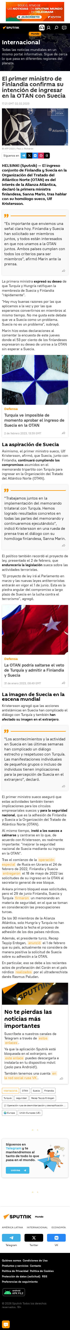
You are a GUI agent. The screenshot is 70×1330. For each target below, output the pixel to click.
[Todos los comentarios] (6, 1324)
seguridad (21, 1098)
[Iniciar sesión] (48, 27)
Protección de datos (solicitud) (21, 1276)
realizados (24, 972)
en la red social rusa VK (30, 1075)
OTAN (25, 1090)
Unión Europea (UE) (29, 1112)
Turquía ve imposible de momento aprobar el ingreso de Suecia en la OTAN (34, 420)
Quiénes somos (11, 1260)
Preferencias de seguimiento (20, 1281)
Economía (59, 1227)
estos (43, 1038)
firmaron (22, 898)
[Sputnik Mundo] (11, 29)
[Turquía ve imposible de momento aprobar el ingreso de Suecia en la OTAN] (35, 380)
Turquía (7, 1098)
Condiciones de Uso (35, 1260)
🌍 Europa (9, 1112)
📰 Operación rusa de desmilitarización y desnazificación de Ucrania (36, 1105)
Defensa (11, 408)
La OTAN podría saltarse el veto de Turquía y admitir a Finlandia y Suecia (34, 670)
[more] (63, 271)
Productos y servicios (15, 1265)
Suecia (36, 1090)
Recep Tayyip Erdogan (42, 1098)
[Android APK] (14, 1292)
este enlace (14, 1058)
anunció (34, 943)
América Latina (12, 1227)
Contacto (35, 1265)
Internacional (10, 1090)
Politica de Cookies (42, 1271)
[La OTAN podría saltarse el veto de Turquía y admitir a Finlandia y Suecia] (35, 630)
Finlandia (49, 1090)
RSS (44, 1276)
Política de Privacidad (15, 1271)
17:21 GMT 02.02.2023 (15, 103)
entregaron (11, 873)
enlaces (11, 1042)
